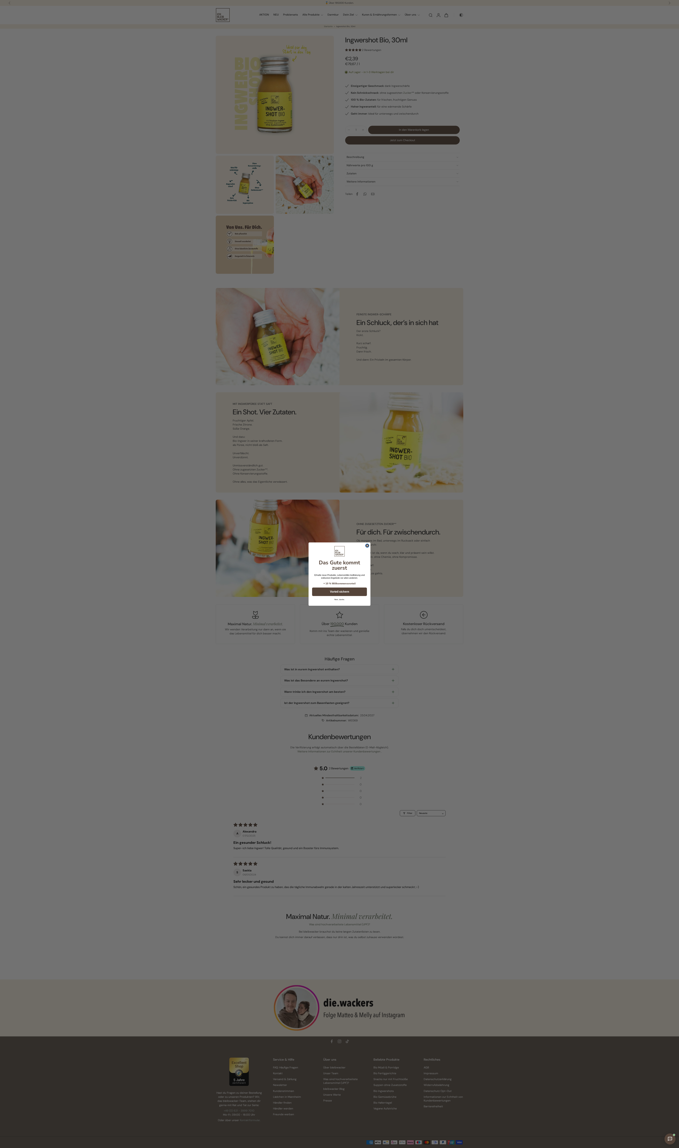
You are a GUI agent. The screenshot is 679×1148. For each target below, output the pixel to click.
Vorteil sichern (339, 591)
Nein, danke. (339, 599)
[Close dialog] (367, 545)
